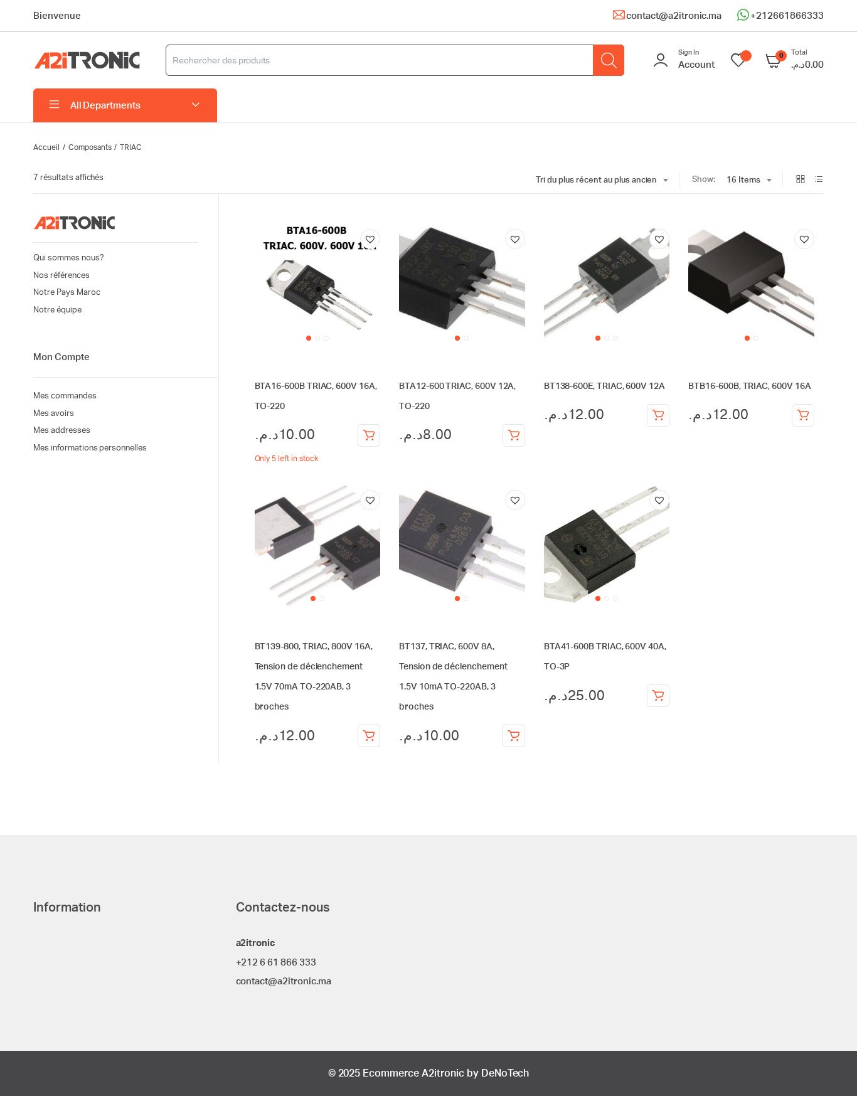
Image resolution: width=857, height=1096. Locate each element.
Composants (90, 147)
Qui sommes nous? (68, 258)
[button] (370, 239)
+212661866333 (787, 16)
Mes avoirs (53, 414)
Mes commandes (65, 396)
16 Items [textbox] (743, 180)
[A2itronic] (87, 60)
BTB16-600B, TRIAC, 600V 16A (749, 386)
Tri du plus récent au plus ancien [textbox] (596, 180)
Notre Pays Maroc (66, 293)
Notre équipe (57, 310)
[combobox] (602, 180)
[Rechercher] (608, 60)
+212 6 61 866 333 (276, 962)
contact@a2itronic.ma (673, 16)
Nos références (61, 276)
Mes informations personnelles (90, 448)
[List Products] (819, 180)
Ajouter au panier (369, 435)
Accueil (46, 147)
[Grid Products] (801, 180)
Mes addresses (61, 431)
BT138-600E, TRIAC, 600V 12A (604, 386)
